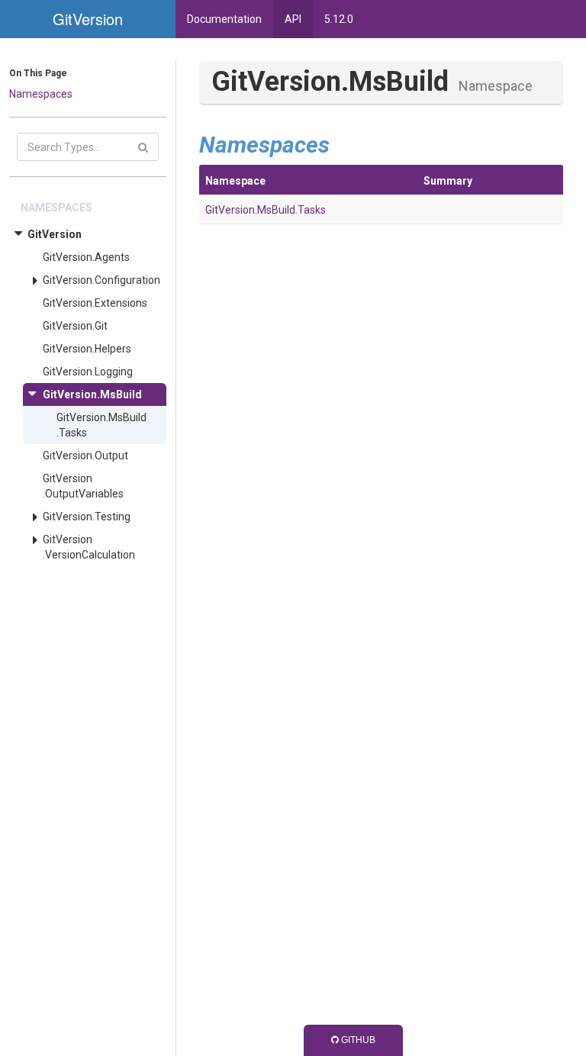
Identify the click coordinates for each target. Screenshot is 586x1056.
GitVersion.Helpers (87, 349)
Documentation (224, 19)
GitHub (357, 1040)
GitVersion (54, 234)
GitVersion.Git (75, 326)
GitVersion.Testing (86, 516)
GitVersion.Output (85, 455)
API (293, 19)
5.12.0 (338, 19)
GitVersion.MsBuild (92, 394)
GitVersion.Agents (86, 257)
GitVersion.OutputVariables (83, 486)
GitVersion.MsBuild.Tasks (101, 425)
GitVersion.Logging (88, 371)
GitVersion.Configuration (101, 280)
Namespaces (40, 94)
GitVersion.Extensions (95, 303)
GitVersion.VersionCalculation (89, 547)
